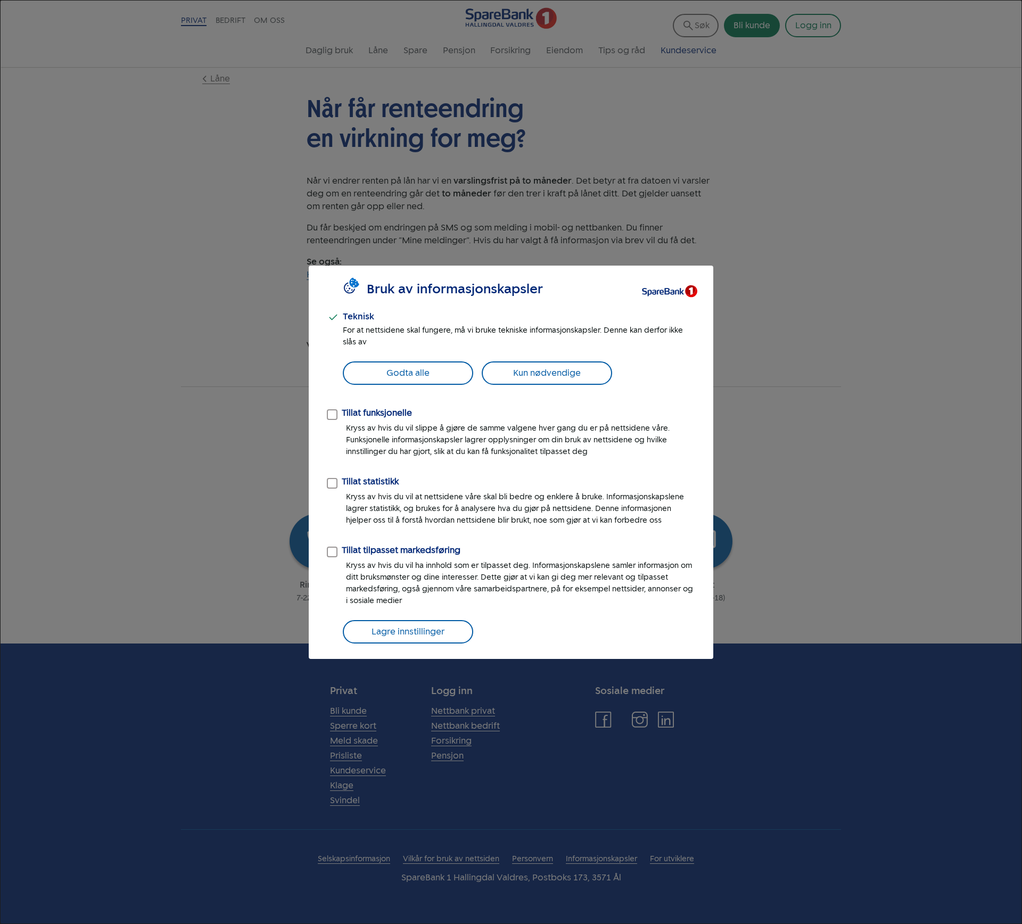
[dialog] (511, 462)
